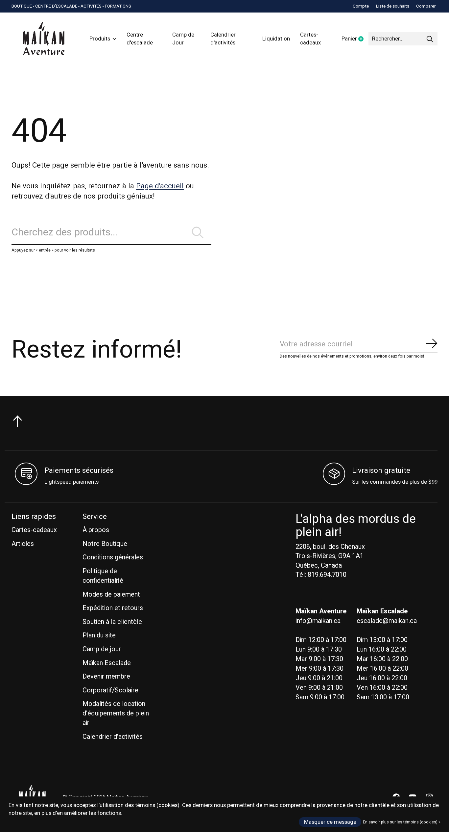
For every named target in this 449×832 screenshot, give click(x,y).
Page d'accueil (160, 186)
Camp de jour (102, 649)
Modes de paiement (111, 594)
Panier (355, 39)
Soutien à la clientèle (112, 622)
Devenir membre (106, 676)
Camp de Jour (183, 39)
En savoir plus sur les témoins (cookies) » (401, 822)
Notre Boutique (105, 544)
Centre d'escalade (140, 39)
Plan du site (99, 635)
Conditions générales (113, 557)
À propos (96, 530)
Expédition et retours (113, 608)
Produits (99, 39)
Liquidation (276, 39)
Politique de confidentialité (103, 575)
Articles (23, 544)
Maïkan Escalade (107, 663)
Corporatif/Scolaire (110, 690)
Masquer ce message (330, 822)
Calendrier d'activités (223, 39)
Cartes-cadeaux (310, 39)
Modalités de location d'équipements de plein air (116, 713)
